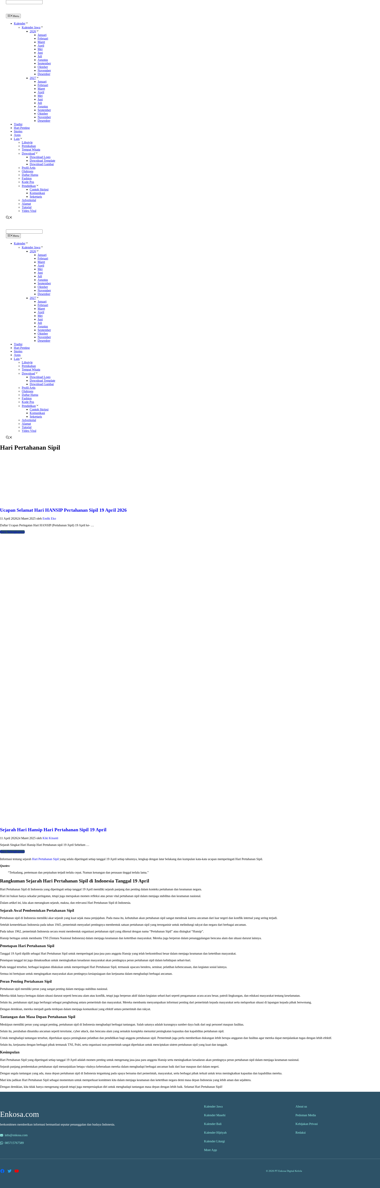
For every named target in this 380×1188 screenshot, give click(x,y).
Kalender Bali (212, 1124)
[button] (26, 23)
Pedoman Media (305, 1115)
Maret (41, 42)
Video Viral (29, 210)
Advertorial (29, 200)
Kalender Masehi (214, 1115)
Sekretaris (36, 196)
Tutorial (26, 207)
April (41, 45)
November (44, 70)
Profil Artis (28, 167)
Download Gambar (42, 164)
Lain (17, 139)
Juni (40, 52)
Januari (42, 35)
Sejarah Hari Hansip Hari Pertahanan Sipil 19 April (53, 829)
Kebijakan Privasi (306, 1124)
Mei (40, 49)
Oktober (43, 67)
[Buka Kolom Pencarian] (9, 218)
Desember (44, 74)
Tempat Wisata (31, 149)
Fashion (27, 178)
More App (210, 1150)
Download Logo (40, 157)
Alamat (26, 203)
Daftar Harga (30, 174)
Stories (18, 131)
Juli (40, 56)
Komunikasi (37, 193)
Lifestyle (27, 142)
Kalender (19, 23)
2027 (33, 78)
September (44, 63)
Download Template (42, 160)
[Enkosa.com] (23, 12)
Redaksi (300, 1132)
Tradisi (18, 124)
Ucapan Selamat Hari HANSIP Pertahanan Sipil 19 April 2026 (63, 510)
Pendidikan (29, 186)
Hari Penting (22, 127)
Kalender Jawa (31, 27)
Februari (43, 38)
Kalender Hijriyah (215, 1132)
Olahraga (27, 171)
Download (28, 153)
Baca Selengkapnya (12, 532)
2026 (33, 31)
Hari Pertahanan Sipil (45, 859)
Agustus (43, 59)
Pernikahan (29, 146)
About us (301, 1106)
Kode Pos (28, 182)
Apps (17, 135)
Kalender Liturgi (214, 1141)
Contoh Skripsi (39, 189)
